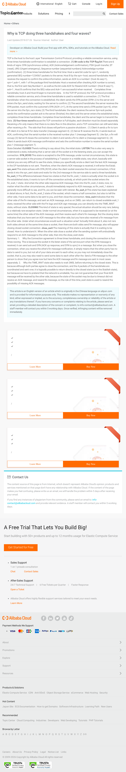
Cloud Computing (25, 720)
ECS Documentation (25, 706)
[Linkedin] (50, 618)
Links (63, 752)
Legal (43, 752)
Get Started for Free (20, 547)
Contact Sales (116, 13)
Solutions (43, 13)
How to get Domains (47, 706)
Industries (41, 720)
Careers (6, 752)
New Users (106, 706)
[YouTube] (64, 618)
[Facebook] (43, 618)
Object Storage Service (58, 692)
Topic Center (8, 720)
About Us (17, 752)
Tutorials (82, 720)
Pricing (59, 13)
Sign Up (115, 3)
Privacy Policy (31, 752)
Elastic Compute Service (14, 692)
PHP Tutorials (96, 720)
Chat (12, 571)
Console (86, 3)
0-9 (84, 734)
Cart (74, 3)
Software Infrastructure (71, 706)
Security (103, 692)
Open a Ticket (17, 589)
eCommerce (77, 692)
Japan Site (7, 706)
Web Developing (69, 720)
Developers (53, 720)
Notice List (53, 752)
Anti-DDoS (40, 692)
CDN (30, 692)
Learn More (35, 367)
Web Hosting (91, 692)
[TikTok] (71, 618)
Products (27, 13)
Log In (99, 3)
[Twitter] (57, 618)
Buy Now (90, 367)
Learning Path (92, 706)
